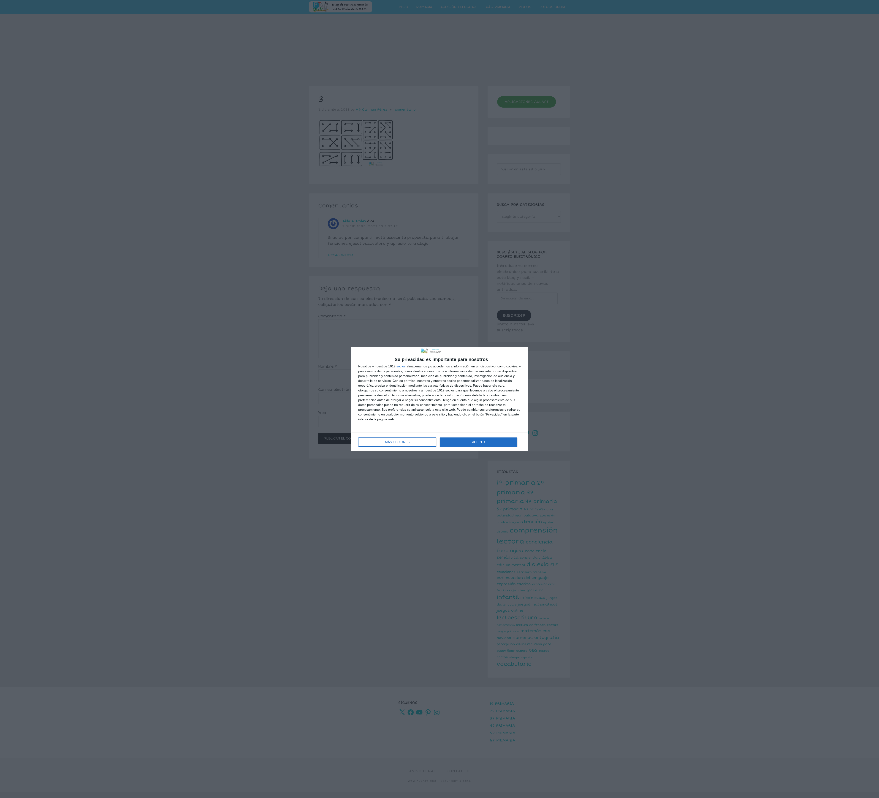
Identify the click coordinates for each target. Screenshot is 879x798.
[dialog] (439, 399)
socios (401, 366)
